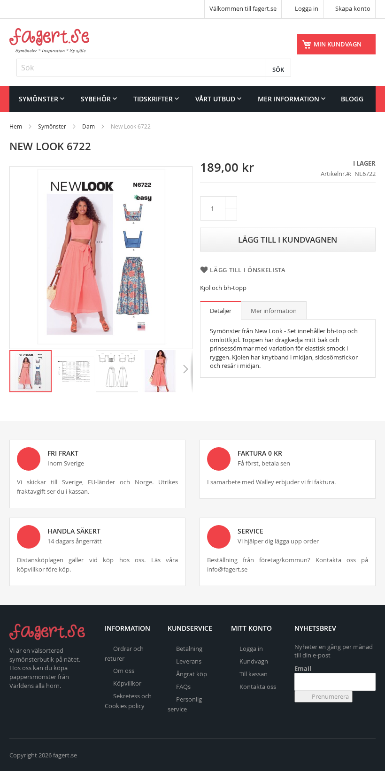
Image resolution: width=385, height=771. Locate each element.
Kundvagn (253, 661)
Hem (15, 126)
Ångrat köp (191, 674)
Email (302, 668)
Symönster (52, 126)
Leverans (188, 661)
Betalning (189, 648)
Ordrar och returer (124, 653)
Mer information (274, 310)
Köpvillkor (127, 683)
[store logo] (49, 40)
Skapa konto (352, 8)
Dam (88, 126)
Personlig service (185, 704)
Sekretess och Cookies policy (128, 701)
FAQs (183, 686)
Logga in (305, 8)
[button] (74, 371)
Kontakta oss (257, 686)
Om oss (123, 670)
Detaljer (220, 310)
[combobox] (153, 67)
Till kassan (253, 674)
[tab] (220, 310)
